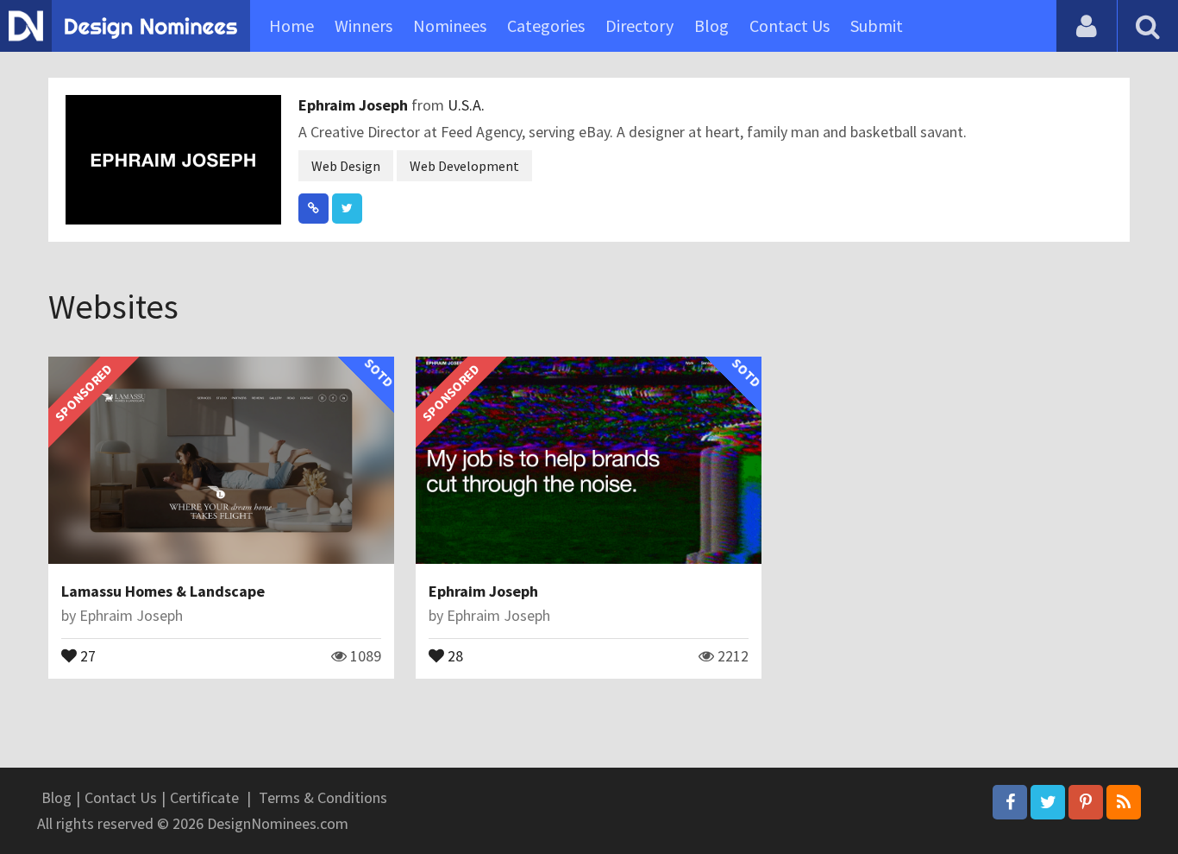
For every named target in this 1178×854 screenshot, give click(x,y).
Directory (639, 25)
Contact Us (789, 25)
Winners (363, 25)
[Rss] (1123, 802)
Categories (546, 25)
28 (453, 654)
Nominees (449, 25)
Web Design (345, 165)
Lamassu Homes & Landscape (163, 591)
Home (291, 25)
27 (86, 654)
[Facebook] (1010, 802)
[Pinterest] (1085, 802)
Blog (711, 25)
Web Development (464, 165)
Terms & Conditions (323, 797)
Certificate (204, 797)
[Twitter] (1048, 802)
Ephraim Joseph (354, 105)
